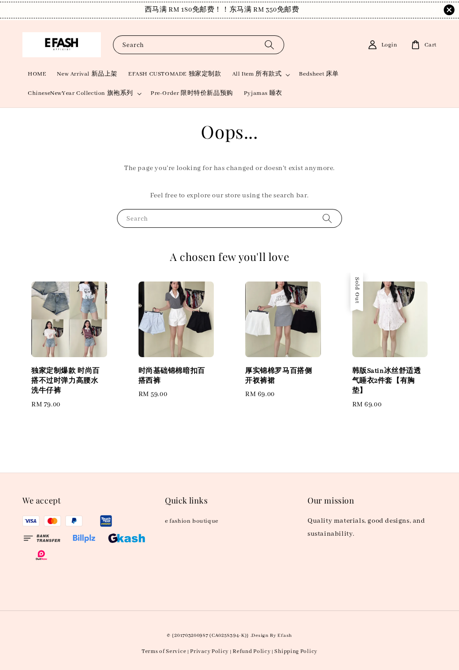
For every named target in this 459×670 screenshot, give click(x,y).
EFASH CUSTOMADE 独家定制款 (174, 74)
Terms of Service (164, 651)
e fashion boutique (191, 521)
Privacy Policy (209, 651)
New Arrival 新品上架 (87, 74)
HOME (37, 74)
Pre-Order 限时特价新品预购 (192, 93)
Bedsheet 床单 (319, 74)
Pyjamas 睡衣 (263, 93)
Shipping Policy (295, 651)
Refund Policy (251, 651)
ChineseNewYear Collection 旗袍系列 (80, 93)
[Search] (269, 44)
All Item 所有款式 (257, 74)
